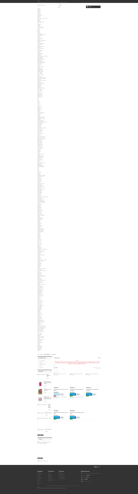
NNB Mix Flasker (40, 139)
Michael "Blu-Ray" (48, 429)
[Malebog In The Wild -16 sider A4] (40, 391)
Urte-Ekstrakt (39, 340)
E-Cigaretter (39, 477)
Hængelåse (39, 262)
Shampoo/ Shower (40, 53)
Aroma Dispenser (40, 314)
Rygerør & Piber (39, 113)
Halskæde (39, 236)
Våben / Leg (39, 281)
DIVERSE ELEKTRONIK (41, 175)
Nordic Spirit (39, 105)
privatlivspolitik (76, 485)
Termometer (39, 64)
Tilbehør (38, 111)
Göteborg (38, 102)
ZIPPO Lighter (39, 82)
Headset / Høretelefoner (41, 215)
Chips (38, 13)
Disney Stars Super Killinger (49, 406)
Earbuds (38, 216)
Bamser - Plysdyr (40, 302)
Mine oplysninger (62, 477)
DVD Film (38, 152)
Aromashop (39, 312)
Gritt (38, 103)
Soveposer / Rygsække (41, 251)
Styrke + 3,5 (39, 244)
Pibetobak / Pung (40, 70)
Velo (38, 98)
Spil (38, 167)
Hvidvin (38, 30)
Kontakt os (39, 1)
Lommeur (38, 232)
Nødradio (38, 177)
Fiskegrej (38, 311)
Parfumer (38, 52)
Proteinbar (39, 16)
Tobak (38, 65)
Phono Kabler (39, 199)
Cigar (38, 75)
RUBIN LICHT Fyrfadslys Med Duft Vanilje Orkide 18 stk (47, 397)
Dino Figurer (39, 298)
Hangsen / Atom (39, 132)
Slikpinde (38, 350)
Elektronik (39, 174)
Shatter (38, 344)
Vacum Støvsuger (40, 260)
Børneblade (39, 41)
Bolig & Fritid (39, 248)
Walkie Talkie (39, 184)
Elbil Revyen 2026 (48, 412)
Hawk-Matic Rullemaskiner (41, 78)
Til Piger (38, 299)
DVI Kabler (39, 194)
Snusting (38, 114)
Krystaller (38, 343)
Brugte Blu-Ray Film (40, 165)
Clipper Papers (39, 87)
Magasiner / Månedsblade (41, 40)
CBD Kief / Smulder (40, 337)
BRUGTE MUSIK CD (40, 166)
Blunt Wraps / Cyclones (41, 88)
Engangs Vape (39, 144)
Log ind (38, 0)
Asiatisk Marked (40, 35)
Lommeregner (39, 306)
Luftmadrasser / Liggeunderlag (42, 249)
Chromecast (39, 181)
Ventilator (38, 264)
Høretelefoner (39, 207)
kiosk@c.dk (87, 477)
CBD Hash (39, 335)
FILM (38, 150)
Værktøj (38, 261)
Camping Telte (39, 252)
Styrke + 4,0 (39, 245)
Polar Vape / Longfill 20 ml (41, 136)
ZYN (38, 100)
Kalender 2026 (39, 309)
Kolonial (38, 36)
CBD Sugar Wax (40, 346)
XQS (38, 97)
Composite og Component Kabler (42, 196)
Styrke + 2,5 (39, 242)
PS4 (38, 169)
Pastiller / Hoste (39, 15)
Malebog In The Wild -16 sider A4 (47, 390)
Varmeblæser (39, 265)
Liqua (38, 134)
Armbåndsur (39, 227)
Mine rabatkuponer (62, 478)
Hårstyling (39, 47)
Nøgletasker (39, 274)
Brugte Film (39, 163)
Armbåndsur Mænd (40, 230)
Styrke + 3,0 (39, 243)
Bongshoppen (39, 107)
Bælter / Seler (39, 272)
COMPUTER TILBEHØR (41, 201)
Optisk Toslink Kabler (40, 198)
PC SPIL (38, 173)
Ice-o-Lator (39, 341)
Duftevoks (39, 319)
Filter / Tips (39, 89)
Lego (38, 297)
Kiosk (59, 7)
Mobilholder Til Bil (40, 218)
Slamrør (38, 110)
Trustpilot (66, 2)
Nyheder (41, 371)
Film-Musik (39, 149)
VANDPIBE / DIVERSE (41, 117)
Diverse (38, 271)
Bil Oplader (39, 217)
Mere (54, 365)
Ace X (38, 104)
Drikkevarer (39, 19)
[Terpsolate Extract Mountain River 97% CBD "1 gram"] (77, 380)
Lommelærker (39, 33)
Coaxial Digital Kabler (40, 200)
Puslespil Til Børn (40, 300)
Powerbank (39, 179)
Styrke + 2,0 (39, 241)
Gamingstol (39, 209)
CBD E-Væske (39, 347)
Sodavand (39, 21)
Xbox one (38, 171)
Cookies (40, 362)
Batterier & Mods (40, 129)
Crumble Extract (40, 342)
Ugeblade (38, 39)
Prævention (39, 63)
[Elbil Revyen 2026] (40, 412)
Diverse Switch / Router (41, 187)
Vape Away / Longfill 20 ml (41, 138)
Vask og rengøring (40, 38)
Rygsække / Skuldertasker (41, 276)
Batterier (38, 277)
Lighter (38, 81)
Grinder (38, 115)
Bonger (38, 108)
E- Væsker (39, 131)
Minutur (38, 267)
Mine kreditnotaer (62, 474)
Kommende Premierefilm (41, 162)
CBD (38, 332)
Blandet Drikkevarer (40, 22)
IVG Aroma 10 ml (40, 330)
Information (42, 358)
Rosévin (38, 31)
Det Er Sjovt (39, 303)
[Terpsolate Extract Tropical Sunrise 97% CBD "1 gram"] (61, 403)
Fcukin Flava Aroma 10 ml (41, 327)
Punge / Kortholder (40, 275)
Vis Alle (38, 106)
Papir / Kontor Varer (40, 305)
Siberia (38, 101)
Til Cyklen (39, 253)
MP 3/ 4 (38, 182)
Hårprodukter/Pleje (40, 46)
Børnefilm (38, 155)
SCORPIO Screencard (40, 112)
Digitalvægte (39, 269)
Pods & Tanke (39, 128)
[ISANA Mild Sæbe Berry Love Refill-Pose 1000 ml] (40, 384)
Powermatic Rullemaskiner (41, 77)
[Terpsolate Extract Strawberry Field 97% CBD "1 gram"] (77, 403)
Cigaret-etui (39, 79)
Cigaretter (38, 67)
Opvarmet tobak (39, 142)
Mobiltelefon (39, 211)
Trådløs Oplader (39, 214)
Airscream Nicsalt (40, 133)
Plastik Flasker (39, 141)
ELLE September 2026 (48, 375)
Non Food (38, 37)
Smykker (38, 233)
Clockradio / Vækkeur (40, 183)
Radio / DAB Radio (40, 176)
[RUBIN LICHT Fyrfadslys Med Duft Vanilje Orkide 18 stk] (40, 399)
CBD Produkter (39, 333)
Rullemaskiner (39, 76)
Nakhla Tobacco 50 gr (40, 120)
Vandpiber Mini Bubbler (41, 118)
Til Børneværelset (40, 282)
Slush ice (38, 20)
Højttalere (38, 206)
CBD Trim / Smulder (40, 336)
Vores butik (41, 367)
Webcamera (39, 208)
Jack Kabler (39, 197)
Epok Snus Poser (40, 96)
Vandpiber (39, 119)
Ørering (38, 237)
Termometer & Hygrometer (41, 268)
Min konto (61, 471)
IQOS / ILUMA (39, 143)
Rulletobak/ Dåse (40, 69)
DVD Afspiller (39, 178)
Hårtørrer (38, 49)
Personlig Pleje (39, 44)
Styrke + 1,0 (39, 239)
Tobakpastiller (39, 95)
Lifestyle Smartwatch (40, 228)
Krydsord (38, 42)
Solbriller (38, 246)
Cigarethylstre (39, 85)
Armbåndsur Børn (40, 231)
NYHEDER (39, 151)
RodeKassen (39, 247)
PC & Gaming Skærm (40, 202)
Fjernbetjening (39, 186)
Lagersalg (38, 310)
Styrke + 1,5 (39, 240)
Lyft (38, 99)
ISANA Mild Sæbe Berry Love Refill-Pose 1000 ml (48, 382)
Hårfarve (38, 45)
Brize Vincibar (39, 148)
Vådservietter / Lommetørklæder (42, 56)
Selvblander (39, 135)
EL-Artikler (39, 220)
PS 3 (38, 170)
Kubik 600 (39, 146)
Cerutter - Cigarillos (40, 74)
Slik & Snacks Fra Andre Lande (42, 18)
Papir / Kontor (39, 304)
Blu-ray (38, 153)
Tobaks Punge (39, 73)
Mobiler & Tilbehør (40, 210)
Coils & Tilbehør (39, 130)
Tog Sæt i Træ (39, 294)
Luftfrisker (39, 313)
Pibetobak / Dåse (40, 71)
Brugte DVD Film (40, 164)
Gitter (97, 368)
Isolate (38, 338)
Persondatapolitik (42, 360)
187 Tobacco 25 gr (40, 121)
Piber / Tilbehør (39, 72)
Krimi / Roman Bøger (40, 43)
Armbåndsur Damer (40, 229)
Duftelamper (39, 317)
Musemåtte (39, 205)
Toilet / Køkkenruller (40, 62)
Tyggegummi (39, 14)
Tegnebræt (39, 296)
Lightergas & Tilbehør (40, 83)
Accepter (38, 487)
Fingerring (39, 235)
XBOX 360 (39, 172)
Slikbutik (38, 8)
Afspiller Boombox (40, 185)
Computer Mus (39, 204)
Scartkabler (39, 195)
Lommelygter (39, 263)
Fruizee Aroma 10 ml (40, 328)
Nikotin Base (39, 140)
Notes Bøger (39, 308)
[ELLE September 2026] (41, 374)
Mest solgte (50, 475)
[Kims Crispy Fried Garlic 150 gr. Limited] (44, 418)
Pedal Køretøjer (39, 286)
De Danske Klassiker (40, 154)
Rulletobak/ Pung (40, 68)
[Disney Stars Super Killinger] (42, 404)
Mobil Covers (39, 212)
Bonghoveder (39, 109)
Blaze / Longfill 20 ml (40, 137)
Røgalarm (38, 266)
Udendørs (38, 283)
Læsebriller (39, 238)
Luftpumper (39, 250)
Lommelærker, (39, 279)
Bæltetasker (39, 273)
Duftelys (38, 315)
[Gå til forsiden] (39, 354)
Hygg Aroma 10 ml (40, 329)
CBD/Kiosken (39, 348)
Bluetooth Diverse (40, 219)
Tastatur (38, 203)
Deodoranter (39, 51)
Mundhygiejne (39, 54)
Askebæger (39, 84)
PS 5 (38, 168)
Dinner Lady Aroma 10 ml (41, 326)
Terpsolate (39, 345)
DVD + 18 (39, 161)
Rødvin (38, 29)
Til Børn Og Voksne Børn (41, 280)
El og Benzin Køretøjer (41, 284)
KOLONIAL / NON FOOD (41, 34)
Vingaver (38, 32)
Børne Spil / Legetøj (40, 295)
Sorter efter (55, 367)
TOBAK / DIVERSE (40, 66)
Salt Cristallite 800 (40, 147)
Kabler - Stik (39, 213)
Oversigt (99, 368)
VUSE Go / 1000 (40, 145)
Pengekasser (39, 278)
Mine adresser (61, 475)
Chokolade (39, 12)
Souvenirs (39, 116)
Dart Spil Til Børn (40, 293)
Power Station (39, 180)
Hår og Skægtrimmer (40, 48)
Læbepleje (39, 55)
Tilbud (40, 439)
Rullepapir (39, 86)
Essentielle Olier (40, 318)
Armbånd (38, 234)
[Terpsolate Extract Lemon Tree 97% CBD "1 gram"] (61, 380)
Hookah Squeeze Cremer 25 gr (42, 122)
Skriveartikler (39, 307)
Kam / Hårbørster (40, 50)
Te (37, 351)
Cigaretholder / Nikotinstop (41, 80)
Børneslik (38, 9)
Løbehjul (38, 285)
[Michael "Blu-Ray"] (40, 429)
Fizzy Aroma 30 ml (40, 331)
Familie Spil (39, 301)
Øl (37, 23)
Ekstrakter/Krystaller (40, 339)
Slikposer (38, 11)
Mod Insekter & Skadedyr (41, 270)
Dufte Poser (39, 316)
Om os (40, 365)
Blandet (38, 17)
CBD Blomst (39, 334)
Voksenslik (39, 10)
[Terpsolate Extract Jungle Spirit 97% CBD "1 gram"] (93, 380)
